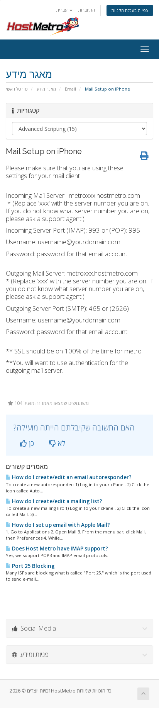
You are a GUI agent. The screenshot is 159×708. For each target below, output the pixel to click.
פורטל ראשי (17, 89)
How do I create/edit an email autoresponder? (71, 477)
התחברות (86, 10)
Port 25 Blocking (33, 565)
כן (30, 443)
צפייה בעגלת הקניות (130, 10)
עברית (62, 10)
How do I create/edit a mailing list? (56, 501)
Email (70, 89)
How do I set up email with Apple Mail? (60, 524)
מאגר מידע (46, 89)
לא (60, 443)
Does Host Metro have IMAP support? (59, 548)
